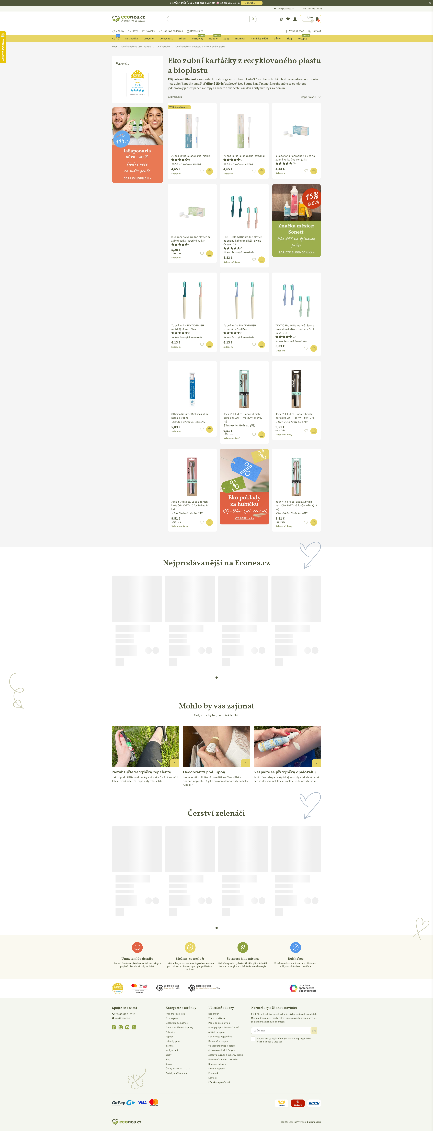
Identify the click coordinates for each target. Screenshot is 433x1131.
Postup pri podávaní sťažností (223, 1027)
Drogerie (149, 38)
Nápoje (214, 37)
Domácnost (166, 38)
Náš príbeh (213, 1014)
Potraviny (198, 37)
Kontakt (316, 31)
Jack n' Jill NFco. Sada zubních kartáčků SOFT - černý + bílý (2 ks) (295, 416)
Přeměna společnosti (219, 1082)
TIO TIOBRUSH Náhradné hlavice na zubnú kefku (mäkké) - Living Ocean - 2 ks (242, 240)
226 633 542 (307, 8)
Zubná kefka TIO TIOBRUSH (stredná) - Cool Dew (239, 327)
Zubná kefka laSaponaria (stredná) (244, 156)
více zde (278, 1041)
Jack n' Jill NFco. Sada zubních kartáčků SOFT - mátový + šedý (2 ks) (242, 417)
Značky (120, 31)
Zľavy (135, 31)
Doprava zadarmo (173, 31)
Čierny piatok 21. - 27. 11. (178, 1068)
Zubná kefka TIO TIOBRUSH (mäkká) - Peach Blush (187, 327)
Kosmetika (131, 38)
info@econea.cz (286, 8)
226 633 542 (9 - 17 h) (124, 1014)
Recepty (303, 37)
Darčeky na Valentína (176, 1073)
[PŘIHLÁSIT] (314, 1030)
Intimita (240, 38)
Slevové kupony (216, 1068)
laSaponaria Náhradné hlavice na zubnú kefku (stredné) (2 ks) (191, 239)
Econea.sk (213, 1073)
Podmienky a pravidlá (219, 1023)
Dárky (277, 38)
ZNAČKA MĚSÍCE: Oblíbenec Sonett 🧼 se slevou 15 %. (215, 3)
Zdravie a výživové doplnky (179, 1027)
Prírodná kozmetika (175, 1014)
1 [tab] (216, 677)
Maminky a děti (259, 38)
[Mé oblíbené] (288, 19)
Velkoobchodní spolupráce (221, 1046)
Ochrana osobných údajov (221, 1050)
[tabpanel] (137, 622)
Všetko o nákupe (216, 1018)
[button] (179, 160)
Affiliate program (216, 1032)
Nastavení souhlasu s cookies (223, 1059)
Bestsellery (196, 31)
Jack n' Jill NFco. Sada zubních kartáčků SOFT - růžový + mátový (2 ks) (296, 505)
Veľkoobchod (296, 31)
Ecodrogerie (172, 1018)
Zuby (226, 38)
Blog (289, 38)
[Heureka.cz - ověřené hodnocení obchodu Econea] (138, 96)
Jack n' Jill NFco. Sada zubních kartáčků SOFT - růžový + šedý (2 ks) (190, 505)
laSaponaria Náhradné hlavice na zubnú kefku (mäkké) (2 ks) (295, 157)
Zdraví (182, 38)
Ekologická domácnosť (177, 1023)
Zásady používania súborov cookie (225, 1055)
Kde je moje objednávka (220, 1036)
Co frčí (115, 37)
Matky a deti (172, 1050)
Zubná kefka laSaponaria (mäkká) (191, 156)
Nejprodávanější (180, 107)
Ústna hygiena (173, 1041)
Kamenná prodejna (218, 1041)
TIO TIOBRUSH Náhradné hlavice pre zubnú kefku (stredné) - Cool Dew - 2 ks (295, 329)
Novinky (150, 31)
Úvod (115, 46)
